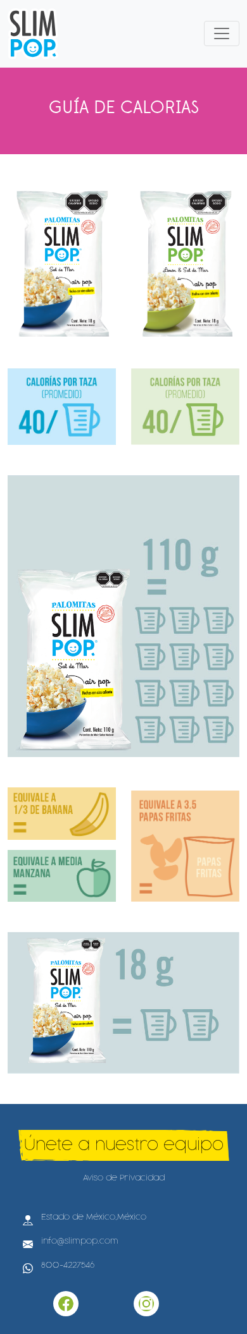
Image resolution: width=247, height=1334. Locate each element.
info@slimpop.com (79, 1241)
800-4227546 (67, 1265)
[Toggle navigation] (221, 33)
